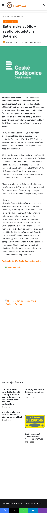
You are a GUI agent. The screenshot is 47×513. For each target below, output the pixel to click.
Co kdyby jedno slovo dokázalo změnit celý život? (34, 392)
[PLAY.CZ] (16, 5)
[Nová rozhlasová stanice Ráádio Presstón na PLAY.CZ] (35, 421)
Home (6, 16)
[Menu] (3, 6)
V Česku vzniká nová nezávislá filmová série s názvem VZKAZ (12, 414)
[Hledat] (44, 6)
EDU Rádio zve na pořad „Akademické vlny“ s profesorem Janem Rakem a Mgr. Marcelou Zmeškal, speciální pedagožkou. (11, 396)
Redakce (9, 42)
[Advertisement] (23, 471)
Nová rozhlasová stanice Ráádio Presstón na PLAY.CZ (34, 436)
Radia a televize (17, 16)
